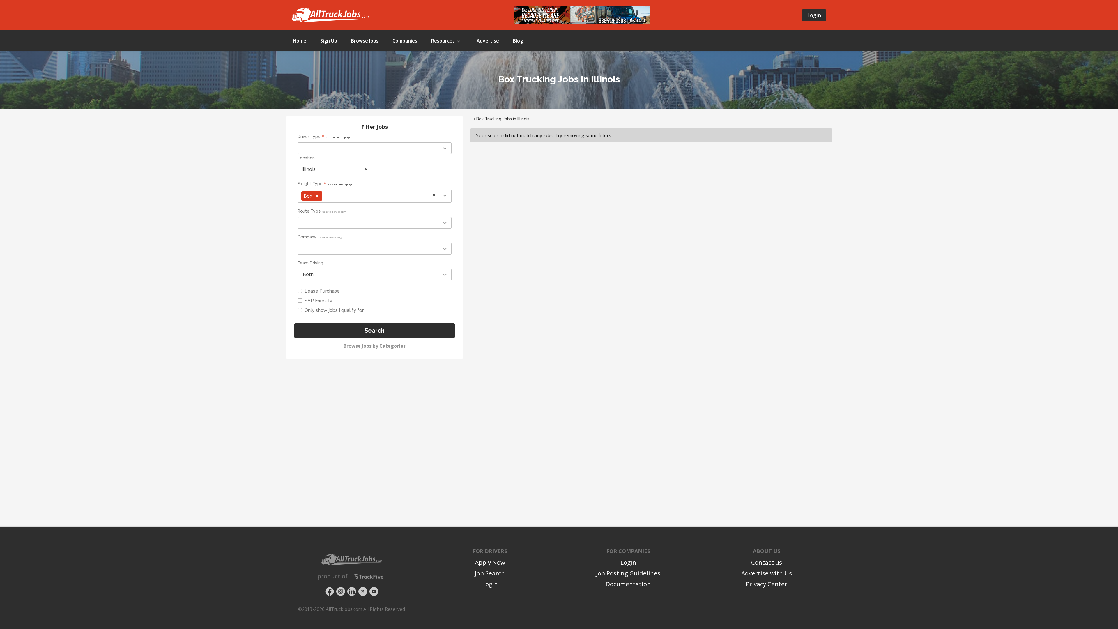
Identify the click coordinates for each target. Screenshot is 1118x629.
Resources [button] (443, 41)
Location (306, 158)
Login (814, 15)
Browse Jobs (364, 41)
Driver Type (309, 136)
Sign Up (328, 41)
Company (307, 237)
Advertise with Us (766, 573)
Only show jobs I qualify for (334, 310)
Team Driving (310, 263)
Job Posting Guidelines (628, 573)
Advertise (488, 41)
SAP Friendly (318, 300)
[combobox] (375, 148)
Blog (518, 41)
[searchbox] (327, 148)
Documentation (628, 584)
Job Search (490, 573)
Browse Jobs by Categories (375, 346)
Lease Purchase (322, 291)
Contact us (766, 562)
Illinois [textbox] (334, 169)
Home (299, 41)
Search (375, 330)
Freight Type (310, 183)
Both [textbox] (308, 274)
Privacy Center (766, 584)
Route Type (309, 211)
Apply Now (490, 562)
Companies (404, 41)
